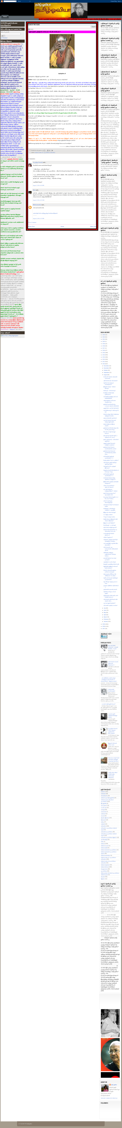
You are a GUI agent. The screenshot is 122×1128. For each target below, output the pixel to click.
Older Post (93, 226)
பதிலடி (102, 822)
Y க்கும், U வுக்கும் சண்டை (109, 516)
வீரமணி (102, 876)
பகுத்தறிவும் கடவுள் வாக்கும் (110, 562)
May (105, 612)
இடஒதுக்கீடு (104, 803)
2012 (103, 359)
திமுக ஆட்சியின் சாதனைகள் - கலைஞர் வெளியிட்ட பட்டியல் (113, 647)
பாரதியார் (103, 824)
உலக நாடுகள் (104, 805)
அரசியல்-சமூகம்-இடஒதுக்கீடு (107, 797)
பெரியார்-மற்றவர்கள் (105, 865)
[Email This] (43, 150)
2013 (103, 357)
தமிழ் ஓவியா (43, 4)
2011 (103, 361)
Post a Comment (32, 222)
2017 (103, 348)
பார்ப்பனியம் (103, 826)
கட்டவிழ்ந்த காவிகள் (108, 514)
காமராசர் (103, 815)
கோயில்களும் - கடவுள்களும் (110, 525)
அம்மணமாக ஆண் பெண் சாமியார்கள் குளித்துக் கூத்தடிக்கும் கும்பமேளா (113, 759)
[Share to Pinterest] (49, 150)
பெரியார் (102, 843)
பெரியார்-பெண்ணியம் (105, 855)
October (106, 370)
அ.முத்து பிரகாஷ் (38, 162)
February (106, 619)
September (106, 372)
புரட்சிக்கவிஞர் (104, 839)
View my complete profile (109, 1098)
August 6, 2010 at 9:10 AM (38, 200)
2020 (103, 341)
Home (5, 16)
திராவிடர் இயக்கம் (105, 817)
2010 (103, 363)
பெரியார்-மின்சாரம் (105, 867)
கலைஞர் (103, 809)
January (106, 621)
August (105, 374)
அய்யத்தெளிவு (104, 795)
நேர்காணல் (103, 820)
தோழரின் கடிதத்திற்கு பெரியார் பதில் (111, 564)
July (105, 608)
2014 (103, 355)
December (106, 365)
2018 (103, 346)
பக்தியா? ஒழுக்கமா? (108, 537)
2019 (103, 343)
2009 (103, 624)
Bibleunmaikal (37, 204)
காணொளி (103, 813)
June (105, 610)
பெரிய (102, 841)
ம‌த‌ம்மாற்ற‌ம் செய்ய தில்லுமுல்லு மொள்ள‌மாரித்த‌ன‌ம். (45, 213)
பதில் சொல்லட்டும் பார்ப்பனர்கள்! (110, 380)
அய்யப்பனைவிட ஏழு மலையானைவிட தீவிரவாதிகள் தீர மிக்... (111, 549)
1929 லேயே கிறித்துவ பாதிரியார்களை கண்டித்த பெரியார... (110, 554)
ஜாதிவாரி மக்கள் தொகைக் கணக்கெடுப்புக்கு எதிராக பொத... (110, 452)
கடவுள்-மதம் (104, 807)
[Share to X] (46, 150)
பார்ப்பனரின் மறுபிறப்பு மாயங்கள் (110, 605)
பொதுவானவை (104, 869)
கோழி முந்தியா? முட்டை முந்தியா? (111, 460)
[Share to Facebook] (48, 150)
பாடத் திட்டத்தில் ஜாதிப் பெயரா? (108, 704)
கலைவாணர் (103, 811)
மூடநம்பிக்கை (104, 871)
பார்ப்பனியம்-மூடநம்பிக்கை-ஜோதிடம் (109, 837)
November (106, 368)
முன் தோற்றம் (4, 37)
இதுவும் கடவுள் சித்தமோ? (109, 523)
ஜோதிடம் (103, 878)
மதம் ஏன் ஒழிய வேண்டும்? (109, 603)
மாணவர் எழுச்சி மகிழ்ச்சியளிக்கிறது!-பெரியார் (112, 715)
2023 (103, 334)
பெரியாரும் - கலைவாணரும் (110, 390)
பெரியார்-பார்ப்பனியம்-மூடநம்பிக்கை (108, 849)
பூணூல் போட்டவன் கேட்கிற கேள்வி (111, 408)
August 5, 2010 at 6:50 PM (38, 185)
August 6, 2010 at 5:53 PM (38, 218)
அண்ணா (103, 791)
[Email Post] (52, 150)
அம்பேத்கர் (103, 793)
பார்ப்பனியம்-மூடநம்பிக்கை (106, 831)
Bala (34, 190)
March (105, 617)
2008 (103, 626)
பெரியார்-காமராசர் (105, 845)
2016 (103, 350)
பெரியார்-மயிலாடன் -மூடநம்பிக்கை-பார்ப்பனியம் (45, 152)
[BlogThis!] (44, 150)
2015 (103, 352)
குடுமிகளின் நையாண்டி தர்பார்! (110, 589)
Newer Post (31, 226)
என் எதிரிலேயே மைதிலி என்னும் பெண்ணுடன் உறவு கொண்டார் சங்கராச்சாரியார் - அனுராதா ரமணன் (109, 679)
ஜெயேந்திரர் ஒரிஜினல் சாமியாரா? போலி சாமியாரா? (44, 32)
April (105, 614)
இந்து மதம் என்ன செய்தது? (110, 512)
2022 (103, 337)
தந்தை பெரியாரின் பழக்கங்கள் (110, 418)
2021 (103, 339)
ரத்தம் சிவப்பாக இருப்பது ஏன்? (110, 527)
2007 (103, 628)
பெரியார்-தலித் (104, 847)
